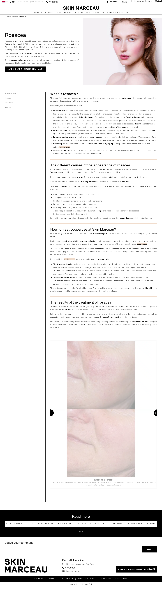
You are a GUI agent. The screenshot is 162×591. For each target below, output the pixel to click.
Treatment (9, 102)
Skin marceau (40, 579)
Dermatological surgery (109, 579)
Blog (125, 579)
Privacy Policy (88, 584)
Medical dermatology (86, 579)
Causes (8, 98)
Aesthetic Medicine (66, 579)
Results (8, 107)
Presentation (10, 93)
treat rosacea (69, 259)
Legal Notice (74, 584)
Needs (51, 579)
